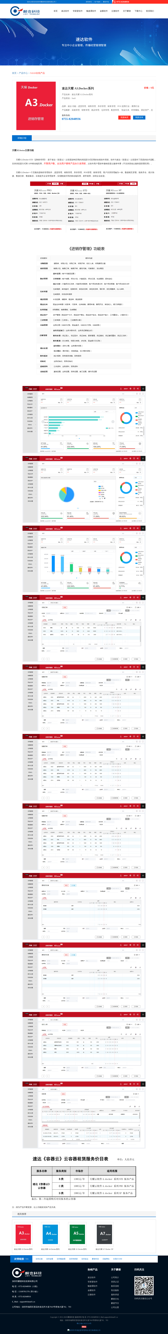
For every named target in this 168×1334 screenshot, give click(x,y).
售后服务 (115, 1290)
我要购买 (124, 117)
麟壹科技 (95, 1259)
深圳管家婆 (73, 1259)
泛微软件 (115, 11)
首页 (56, 11)
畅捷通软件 (91, 11)
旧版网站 (106, 1259)
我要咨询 (139, 117)
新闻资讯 (89, 2)
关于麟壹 (127, 11)
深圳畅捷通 (61, 1259)
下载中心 (138, 11)
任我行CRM (117, 1259)
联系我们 (150, 11)
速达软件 (65, 11)
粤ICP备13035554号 (84, 1323)
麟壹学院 (106, 2)
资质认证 (115, 1282)
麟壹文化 (115, 1299)
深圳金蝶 (49, 1259)
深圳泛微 (39, 1259)
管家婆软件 (78, 11)
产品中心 (23, 73)
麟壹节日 (115, 1303)
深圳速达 (84, 1259)
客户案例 (97, 2)
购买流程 (115, 1286)
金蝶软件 (104, 11)
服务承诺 (115, 1295)
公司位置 (115, 1307)
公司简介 (115, 1277)
